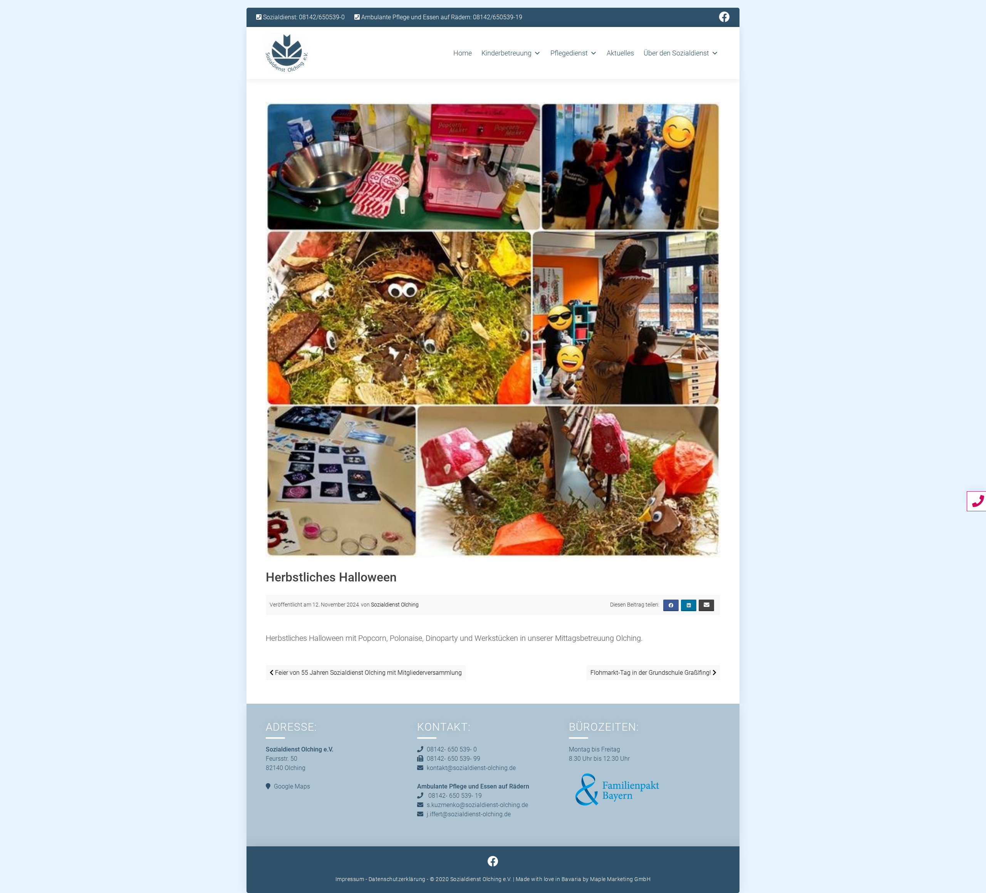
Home (462, 53)
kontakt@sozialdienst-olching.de (471, 768)
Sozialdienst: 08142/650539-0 (303, 17)
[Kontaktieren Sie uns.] (979, 501)
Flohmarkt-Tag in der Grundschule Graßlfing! (651, 672)
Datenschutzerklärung (397, 879)
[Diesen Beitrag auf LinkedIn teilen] (688, 605)
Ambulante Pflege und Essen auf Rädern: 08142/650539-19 (441, 17)
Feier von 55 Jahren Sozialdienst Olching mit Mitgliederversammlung (367, 672)
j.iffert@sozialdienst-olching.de (469, 814)
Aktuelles (620, 53)
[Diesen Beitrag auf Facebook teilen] (671, 605)
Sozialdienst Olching (395, 605)
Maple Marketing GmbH (620, 879)
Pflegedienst (569, 53)
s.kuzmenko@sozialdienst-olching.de (477, 805)
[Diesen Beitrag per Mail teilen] (706, 605)
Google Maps (292, 786)
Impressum (349, 879)
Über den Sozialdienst (676, 53)
